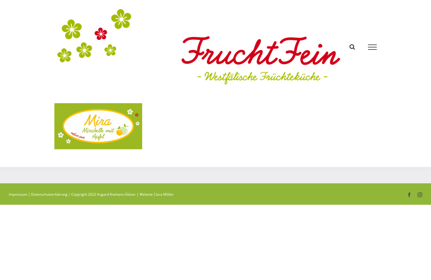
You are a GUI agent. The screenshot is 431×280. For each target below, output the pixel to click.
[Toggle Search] (352, 47)
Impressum (18, 194)
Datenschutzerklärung (49, 194)
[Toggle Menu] (373, 47)
